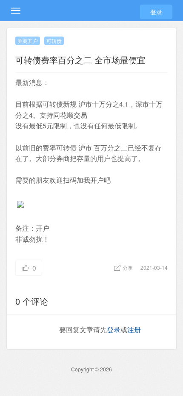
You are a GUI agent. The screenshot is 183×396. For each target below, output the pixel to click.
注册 (134, 329)
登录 (156, 12)
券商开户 (27, 40)
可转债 (54, 40)
